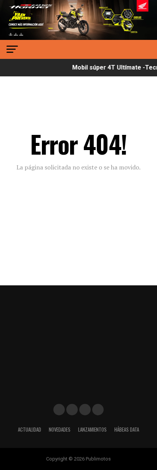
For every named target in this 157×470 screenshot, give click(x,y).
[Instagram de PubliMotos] (72, 409)
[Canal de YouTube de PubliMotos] (98, 409)
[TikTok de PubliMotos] (85, 409)
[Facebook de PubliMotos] (59, 409)
